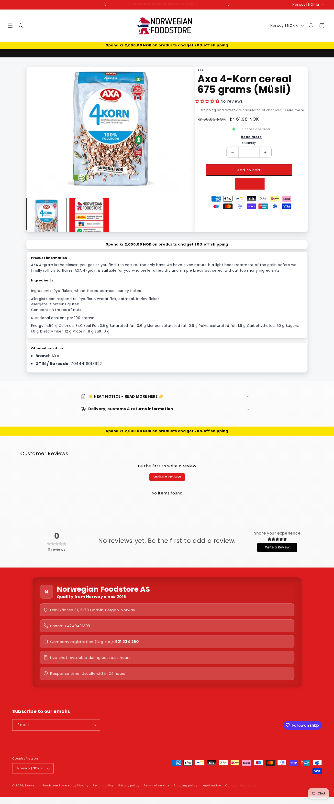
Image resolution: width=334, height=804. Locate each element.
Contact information (240, 786)
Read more (294, 110)
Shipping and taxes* (218, 110)
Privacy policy (128, 786)
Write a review (167, 477)
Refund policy (103, 786)
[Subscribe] (94, 724)
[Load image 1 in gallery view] (46, 218)
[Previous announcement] (105, 4)
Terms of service (156, 786)
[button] (10, 25)
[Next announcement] (228, 4)
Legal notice (211, 786)
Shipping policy (185, 786)
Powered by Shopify (74, 786)
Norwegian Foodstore (41, 786)
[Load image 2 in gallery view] (89, 218)
